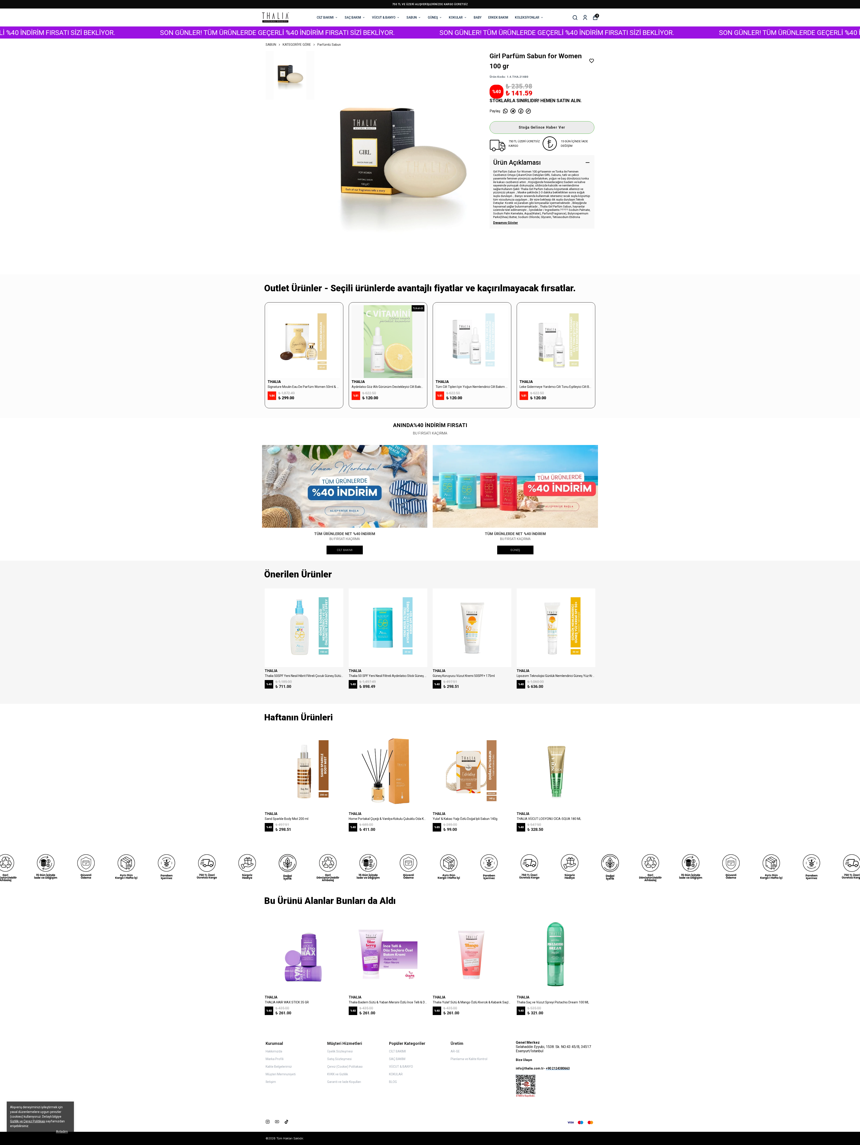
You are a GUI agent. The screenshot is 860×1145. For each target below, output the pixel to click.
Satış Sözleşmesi (339, 1059)
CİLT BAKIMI (325, 17)
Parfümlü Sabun (329, 45)
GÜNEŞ (433, 17)
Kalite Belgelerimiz (279, 1066)
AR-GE (455, 1051)
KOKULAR (456, 17)
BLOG (393, 1082)
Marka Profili (275, 1059)
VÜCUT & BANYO (384, 17)
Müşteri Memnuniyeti (281, 1074)
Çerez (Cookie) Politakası (345, 1066)
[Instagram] (268, 1122)
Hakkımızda (274, 1051)
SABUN (411, 17)
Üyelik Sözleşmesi (340, 1051)
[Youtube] (277, 1122)
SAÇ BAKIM (353, 17)
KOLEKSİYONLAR (527, 17)
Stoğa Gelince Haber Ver (542, 127)
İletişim (271, 1082)
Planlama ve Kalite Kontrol (469, 1059)
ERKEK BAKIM (498, 17)
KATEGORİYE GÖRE (297, 45)
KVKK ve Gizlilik (337, 1074)
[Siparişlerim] (585, 17)
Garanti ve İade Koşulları (344, 1082)
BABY (478, 17)
